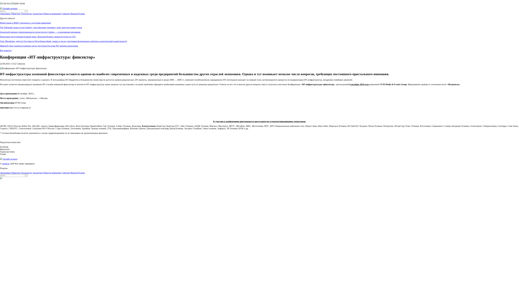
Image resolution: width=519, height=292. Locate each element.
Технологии (26, 14)
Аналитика (37, 14)
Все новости (5, 50)
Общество (15, 14)
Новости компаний (52, 14)
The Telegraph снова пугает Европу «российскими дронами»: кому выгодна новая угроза (41, 27)
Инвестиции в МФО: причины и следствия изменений (25, 23)
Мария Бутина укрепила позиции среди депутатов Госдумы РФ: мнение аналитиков (39, 46)
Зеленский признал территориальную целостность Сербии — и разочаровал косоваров (40, 32)
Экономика (5, 14)
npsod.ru (6, 163)
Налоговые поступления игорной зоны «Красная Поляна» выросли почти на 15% (38, 37)
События (65, 14)
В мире (81, 14)
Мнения (74, 14)
